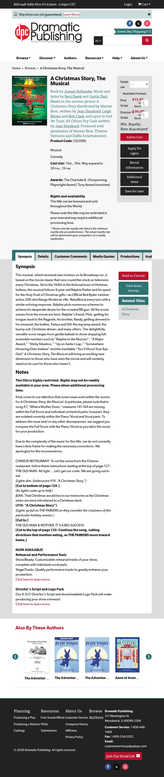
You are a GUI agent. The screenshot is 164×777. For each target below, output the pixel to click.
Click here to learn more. (33, 579)
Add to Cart (134, 137)
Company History (76, 724)
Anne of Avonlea (127, 678)
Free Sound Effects (53, 717)
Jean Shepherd (89, 111)
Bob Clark (76, 116)
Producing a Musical (27, 724)
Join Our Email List (121, 756)
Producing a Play (24, 717)
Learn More (71, 14)
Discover (46, 58)
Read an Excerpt (133, 275)
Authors (70, 58)
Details (43, 256)
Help (116, 58)
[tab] (25, 256)
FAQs (44, 724)
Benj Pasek (73, 96)
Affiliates (71, 730)
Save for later (134, 191)
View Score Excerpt (134, 288)
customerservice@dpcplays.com (126, 746)
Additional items (134, 179)
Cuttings (19, 730)
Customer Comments (71, 256)
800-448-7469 (24, 4)
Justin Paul (98, 96)
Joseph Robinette (78, 91)
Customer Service (76, 717)
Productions (130, 256)
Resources (93, 58)
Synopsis (25, 256)
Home (16, 68)
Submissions (49, 730)
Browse (22, 58)
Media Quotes (104, 256)
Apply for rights (134, 150)
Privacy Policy (74, 737)
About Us (138, 58)
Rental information (134, 165)
